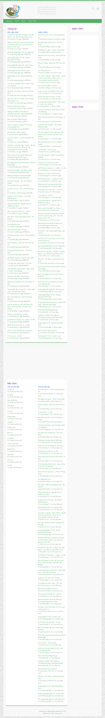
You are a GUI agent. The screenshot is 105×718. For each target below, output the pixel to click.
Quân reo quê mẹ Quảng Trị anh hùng (19, 330)
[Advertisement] (36, 361)
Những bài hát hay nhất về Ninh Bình (19, 175)
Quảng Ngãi (16, 54)
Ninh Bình (16, 172)
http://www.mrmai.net (54, 711)
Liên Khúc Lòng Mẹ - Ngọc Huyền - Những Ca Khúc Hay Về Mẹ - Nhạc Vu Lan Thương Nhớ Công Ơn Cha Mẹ (21, 147)
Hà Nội (15, 116)
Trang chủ (9, 21)
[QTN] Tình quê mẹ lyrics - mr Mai (18, 325)
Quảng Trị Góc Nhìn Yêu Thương (18, 276)
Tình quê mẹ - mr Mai (14, 336)
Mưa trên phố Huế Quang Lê (16, 106)
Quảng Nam (16, 88)
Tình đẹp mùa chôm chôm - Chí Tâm (19, 263)
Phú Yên (15, 39)
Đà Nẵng (15, 159)
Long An (15, 265)
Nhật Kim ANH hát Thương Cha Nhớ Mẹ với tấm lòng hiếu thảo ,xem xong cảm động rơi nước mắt (20, 45)
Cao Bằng (16, 226)
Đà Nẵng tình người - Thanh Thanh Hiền (20, 258)
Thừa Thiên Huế (18, 95)
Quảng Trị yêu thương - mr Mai (17, 314)
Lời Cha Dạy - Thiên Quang (16, 132)
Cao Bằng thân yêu (13, 224)
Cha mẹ (15, 49)
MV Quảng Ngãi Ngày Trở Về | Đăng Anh (20, 52)
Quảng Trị (16, 129)
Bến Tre (15, 208)
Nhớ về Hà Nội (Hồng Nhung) (17, 119)
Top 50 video (32, 21)
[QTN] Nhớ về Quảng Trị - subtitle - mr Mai (21, 319)
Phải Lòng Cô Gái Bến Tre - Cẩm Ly (19, 211)
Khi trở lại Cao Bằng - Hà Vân (17, 230)
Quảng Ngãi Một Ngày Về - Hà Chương (20, 65)
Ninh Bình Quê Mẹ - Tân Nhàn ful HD (19, 170)
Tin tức (17, 21)
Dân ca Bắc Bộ (17, 193)
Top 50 (23, 21)
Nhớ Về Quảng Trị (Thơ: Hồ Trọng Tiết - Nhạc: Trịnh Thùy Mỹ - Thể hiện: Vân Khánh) (20, 307)
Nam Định (16, 221)
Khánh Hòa (16, 293)
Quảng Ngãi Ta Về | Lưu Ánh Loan (18, 70)
